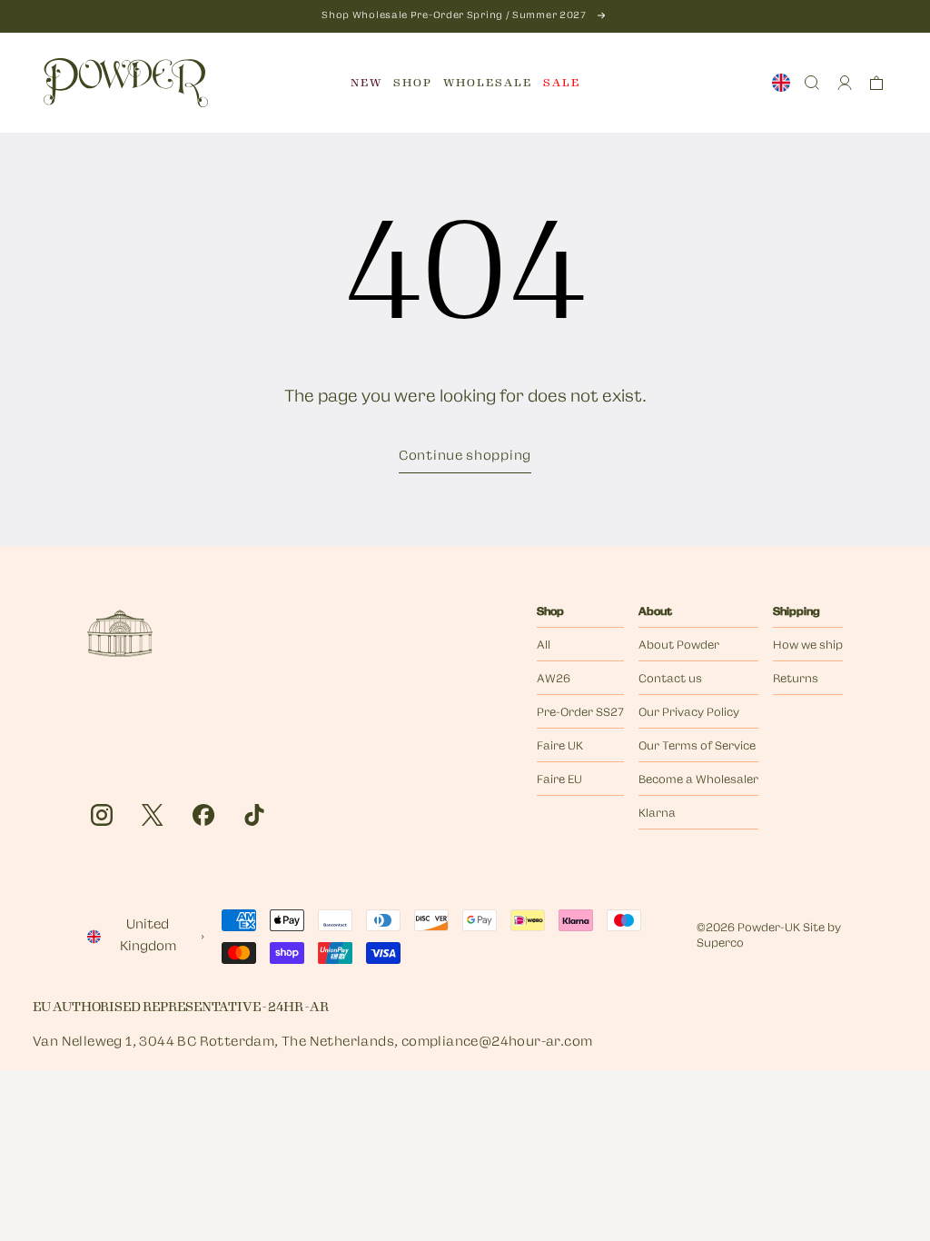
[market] (781, 83)
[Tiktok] (254, 814)
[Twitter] (152, 814)
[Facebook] (203, 814)
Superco (720, 943)
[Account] (845, 82)
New (366, 82)
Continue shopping (465, 456)
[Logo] (126, 82)
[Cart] (876, 82)
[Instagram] (102, 814)
